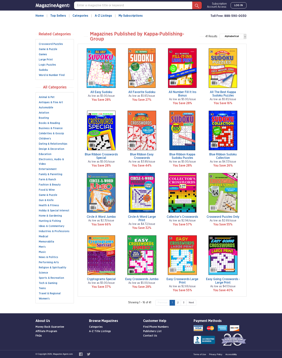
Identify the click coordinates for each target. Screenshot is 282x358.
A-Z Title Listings (100, 331)
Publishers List (152, 331)
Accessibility (231, 354)
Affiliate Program (46, 331)
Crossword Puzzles (51, 44)
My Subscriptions (131, 15)
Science (43, 272)
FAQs (38, 335)
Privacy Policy (215, 354)
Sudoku (43, 70)
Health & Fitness (49, 205)
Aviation (44, 112)
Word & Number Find (51, 75)
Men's (42, 247)
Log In (238, 5)
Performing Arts (49, 262)
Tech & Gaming (48, 283)
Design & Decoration (51, 149)
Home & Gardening (50, 215)
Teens (42, 288)
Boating (44, 118)
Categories (80, 15)
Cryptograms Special (101, 279)
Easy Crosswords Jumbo (141, 279)
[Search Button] (197, 5)
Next (191, 302)
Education (45, 154)
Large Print (46, 59)
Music (42, 252)
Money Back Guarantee (49, 327)
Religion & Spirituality (52, 267)
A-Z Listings (103, 15)
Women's (44, 298)
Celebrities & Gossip (51, 133)
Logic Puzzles (47, 65)
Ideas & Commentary (51, 226)
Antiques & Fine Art (51, 102)
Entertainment (48, 169)
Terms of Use (199, 354)
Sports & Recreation (51, 278)
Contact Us (150, 335)
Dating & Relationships (53, 144)
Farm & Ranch (47, 179)
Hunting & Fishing (50, 221)
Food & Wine (47, 190)
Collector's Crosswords (182, 216)
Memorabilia (46, 241)
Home (39, 15)
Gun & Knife (46, 200)
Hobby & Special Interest (54, 210)
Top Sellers (58, 15)
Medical (43, 236)
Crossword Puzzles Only (223, 216)
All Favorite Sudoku (141, 92)
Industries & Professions (54, 231)
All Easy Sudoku (101, 92)
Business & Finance (51, 128)
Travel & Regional (50, 293)
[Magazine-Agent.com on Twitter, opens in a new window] (88, 354)
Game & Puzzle (48, 49)
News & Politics (48, 257)
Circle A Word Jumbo (101, 216)
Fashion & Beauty (50, 184)
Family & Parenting (50, 174)
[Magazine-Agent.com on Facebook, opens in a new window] (81, 354)
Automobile (46, 107)
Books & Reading (49, 123)
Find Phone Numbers (156, 327)
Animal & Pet (46, 97)
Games (43, 54)
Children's (45, 138)
